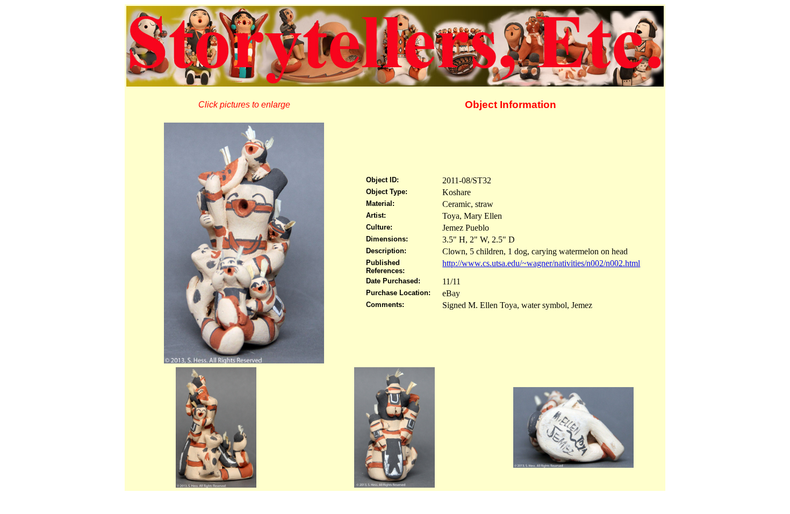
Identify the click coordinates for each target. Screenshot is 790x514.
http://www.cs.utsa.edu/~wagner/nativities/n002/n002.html (541, 263)
